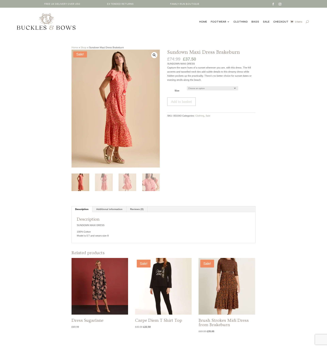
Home (203, 21)
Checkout (281, 21)
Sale (266, 21)
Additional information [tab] (109, 209)
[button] (154, 55)
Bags (255, 21)
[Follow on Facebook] (273, 4)
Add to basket (181, 102)
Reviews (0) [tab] (137, 209)
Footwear (218, 21)
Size (177, 90)
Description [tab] (82, 209)
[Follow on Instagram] (280, 4)
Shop (83, 47)
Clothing (240, 21)
